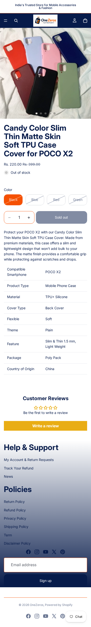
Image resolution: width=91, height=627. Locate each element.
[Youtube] (46, 552)
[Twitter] (54, 552)
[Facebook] (28, 552)
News (8, 476)
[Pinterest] (63, 552)
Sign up (46, 581)
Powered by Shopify (59, 605)
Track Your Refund (18, 468)
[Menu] (5, 20)
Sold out (61, 217)
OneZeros (36, 605)
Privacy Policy (15, 518)
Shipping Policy (16, 526)
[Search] (16, 20)
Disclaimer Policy (17, 543)
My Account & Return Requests (29, 460)
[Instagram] (37, 552)
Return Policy (14, 502)
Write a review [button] (45, 425)
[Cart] (85, 20)
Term (8, 535)
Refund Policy (15, 510)
